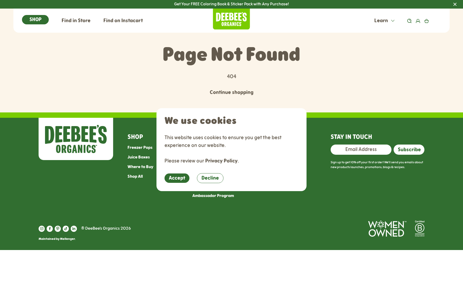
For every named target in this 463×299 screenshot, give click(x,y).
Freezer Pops (140, 147)
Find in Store (76, 20)
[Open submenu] (392, 21)
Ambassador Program (213, 196)
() (434, 20)
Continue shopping (231, 92)
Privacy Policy (221, 161)
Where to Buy (140, 167)
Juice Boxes (139, 157)
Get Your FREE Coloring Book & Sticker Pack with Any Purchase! (318, 4)
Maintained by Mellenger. (57, 239)
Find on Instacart (123, 20)
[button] (35, 19)
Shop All (135, 176)
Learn (381, 20)
